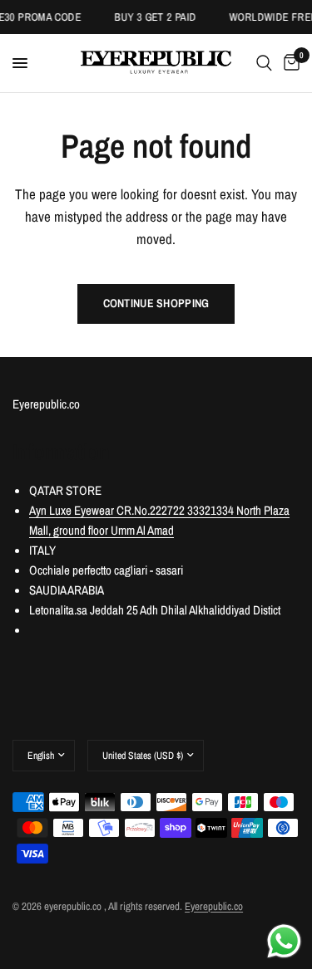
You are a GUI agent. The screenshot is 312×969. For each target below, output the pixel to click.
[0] (289, 63)
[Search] (264, 63)
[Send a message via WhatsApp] (284, 941)
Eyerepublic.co (214, 906)
